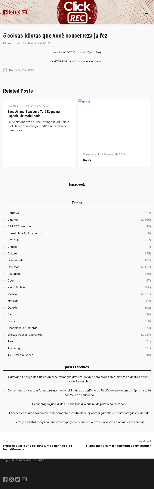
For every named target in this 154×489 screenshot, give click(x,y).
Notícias (13, 301)
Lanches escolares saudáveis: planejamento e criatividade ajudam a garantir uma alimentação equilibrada (79, 413)
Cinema (13, 219)
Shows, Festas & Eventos (25, 334)
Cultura (12, 253)
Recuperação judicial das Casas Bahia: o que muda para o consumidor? (79, 404)
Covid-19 (14, 240)
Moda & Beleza (18, 287)
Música (12, 294)
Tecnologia (15, 348)
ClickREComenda (19, 226)
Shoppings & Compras (22, 328)
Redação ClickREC (21, 70)
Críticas (12, 246)
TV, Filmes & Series (20, 355)
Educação (14, 274)
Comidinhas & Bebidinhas (25, 233)
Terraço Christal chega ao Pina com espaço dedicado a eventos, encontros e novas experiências (79, 422)
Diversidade (16, 260)
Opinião (13, 307)
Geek (11, 280)
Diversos (9, 43)
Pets (11, 314)
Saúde (12, 321)
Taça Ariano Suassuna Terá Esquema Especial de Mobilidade (34, 114)
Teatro (12, 341)
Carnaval (14, 213)
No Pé (87, 160)
